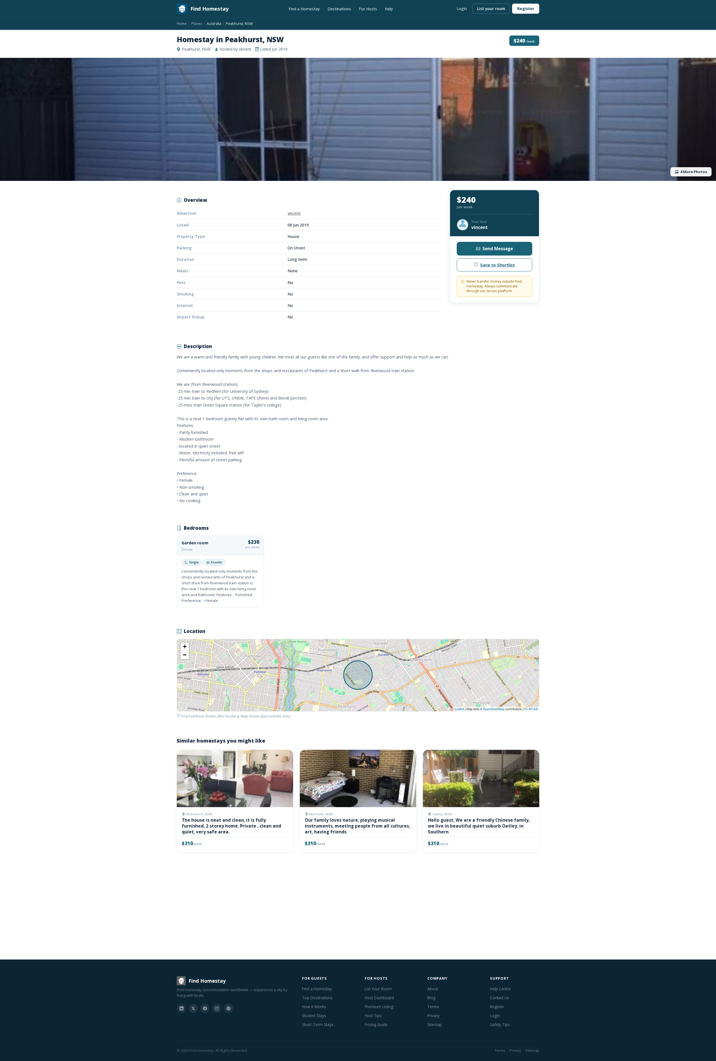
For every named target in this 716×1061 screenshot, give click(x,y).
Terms (433, 1006)
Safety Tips (500, 1024)
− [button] (185, 654)
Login (462, 8)
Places (196, 23)
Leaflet (459, 708)
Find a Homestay (304, 8)
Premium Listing (379, 1006)
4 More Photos (693, 171)
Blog (431, 997)
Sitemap (434, 1024)
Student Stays (314, 1015)
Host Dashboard (379, 997)
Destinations (339, 8)
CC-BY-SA (530, 708)
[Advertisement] (344, 907)
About (432, 988)
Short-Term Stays (317, 1024)
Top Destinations (317, 997)
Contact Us (499, 997)
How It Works (314, 1006)
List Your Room (378, 988)
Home (182, 23)
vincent (294, 213)
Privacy (433, 1015)
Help (389, 8)
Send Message (497, 248)
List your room (491, 8)
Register (525, 8)
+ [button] (185, 646)
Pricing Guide (376, 1024)
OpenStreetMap (494, 708)
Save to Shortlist (497, 265)
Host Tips (373, 1015)
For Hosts (368, 8)
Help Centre (500, 988)
